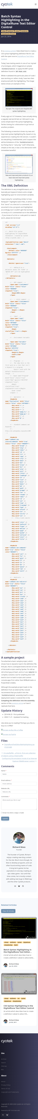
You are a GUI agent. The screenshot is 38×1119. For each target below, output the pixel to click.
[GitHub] (3, 1115)
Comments (5, 796)
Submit (5, 819)
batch (13, 34)
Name (3, 771)
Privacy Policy (5, 1085)
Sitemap (4, 1066)
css (18, 998)
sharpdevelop (6, 34)
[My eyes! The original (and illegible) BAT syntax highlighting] (19, 97)
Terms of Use (5, 1088)
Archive (3, 1059)
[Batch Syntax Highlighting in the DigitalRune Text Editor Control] (19, 927)
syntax (17, 31)
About (3, 1081)
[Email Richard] (15, 886)
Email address (6, 780)
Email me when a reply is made (13, 813)
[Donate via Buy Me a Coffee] (12, 730)
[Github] (22, 886)
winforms (10, 31)
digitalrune (24, 31)
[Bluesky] (19, 886)
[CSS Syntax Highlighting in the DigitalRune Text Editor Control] (19, 984)
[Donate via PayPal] (8, 734)
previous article (10, 51)
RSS (2, 1069)
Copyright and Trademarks (10, 1092)
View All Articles (8, 911)
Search (3, 1063)
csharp (4, 31)
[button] (35, 4)
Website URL (5, 788)
